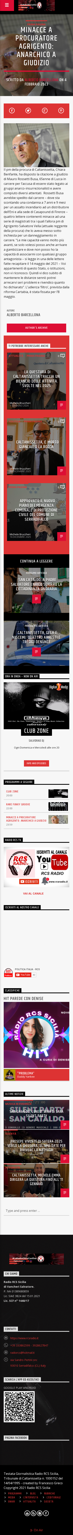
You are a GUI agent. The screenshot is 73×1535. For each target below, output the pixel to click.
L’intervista (31, 1497)
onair (11, 1502)
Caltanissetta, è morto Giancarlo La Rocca (37, 444)
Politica (14, 421)
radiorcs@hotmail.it (22, 1352)
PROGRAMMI (15, 1493)
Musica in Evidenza (18, 1104)
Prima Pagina (36, 24)
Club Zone (12, 791)
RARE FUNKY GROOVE (18, 804)
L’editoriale (54, 1497)
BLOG (33, 1493)
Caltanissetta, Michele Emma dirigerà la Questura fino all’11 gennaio (36, 1179)
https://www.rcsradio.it (24, 1338)
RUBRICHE (49, 1493)
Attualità (16, 355)
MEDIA (11, 1497)
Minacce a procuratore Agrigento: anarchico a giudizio (26, 819)
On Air (38, 1530)
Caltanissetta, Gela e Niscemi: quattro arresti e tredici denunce (36, 637)
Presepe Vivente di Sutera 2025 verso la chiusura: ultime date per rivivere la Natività (36, 1145)
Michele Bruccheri (20, 403)
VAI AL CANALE (33, 893)
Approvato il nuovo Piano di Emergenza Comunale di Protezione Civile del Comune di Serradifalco (36, 510)
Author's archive (36, 327)
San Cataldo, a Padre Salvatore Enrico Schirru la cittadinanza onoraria (36, 584)
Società (10, 1133)
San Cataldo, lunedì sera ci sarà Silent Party (36, 1114)
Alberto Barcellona (41, 80)
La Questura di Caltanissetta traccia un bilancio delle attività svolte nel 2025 (36, 379)
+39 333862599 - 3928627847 (29, 1345)
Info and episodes (36, 763)
